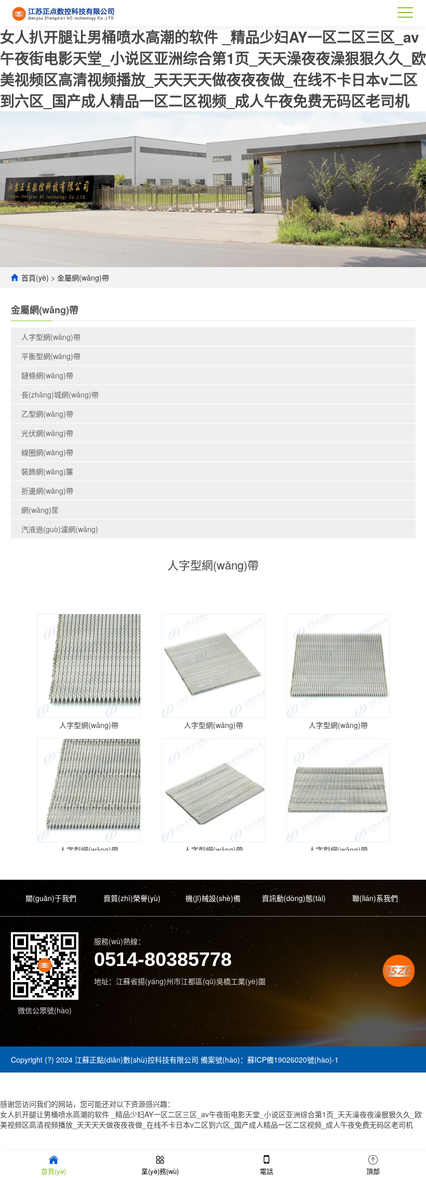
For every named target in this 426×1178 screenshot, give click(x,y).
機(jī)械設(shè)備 (213, 898)
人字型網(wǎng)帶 (51, 337)
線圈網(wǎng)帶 (47, 452)
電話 (266, 1171)
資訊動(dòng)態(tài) (294, 898)
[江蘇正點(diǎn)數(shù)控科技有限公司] (64, 13)
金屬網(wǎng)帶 (83, 277)
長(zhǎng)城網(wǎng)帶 (60, 394)
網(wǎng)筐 (40, 510)
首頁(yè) (35, 277)
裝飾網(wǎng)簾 (47, 471)
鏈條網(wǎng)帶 (47, 375)
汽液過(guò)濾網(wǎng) (59, 529)
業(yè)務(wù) (160, 1171)
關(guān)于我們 (50, 898)
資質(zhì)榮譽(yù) (132, 898)
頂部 (373, 1171)
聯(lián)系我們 (375, 898)
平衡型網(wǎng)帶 (51, 356)
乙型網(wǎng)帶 (47, 413)
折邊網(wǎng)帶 (47, 490)
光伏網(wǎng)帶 (47, 433)
